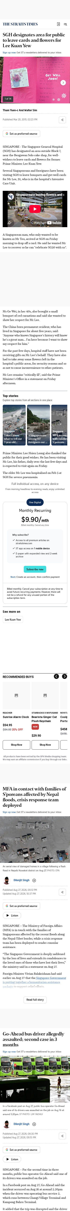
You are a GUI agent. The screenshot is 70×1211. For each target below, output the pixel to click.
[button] (58, 24)
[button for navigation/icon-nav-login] (58, 24)
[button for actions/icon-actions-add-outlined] (34, 880)
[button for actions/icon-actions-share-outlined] (62, 119)
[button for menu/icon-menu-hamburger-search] (65, 24)
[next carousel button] (63, 82)
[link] (20, 24)
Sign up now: (9, 52)
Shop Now (16, 744)
